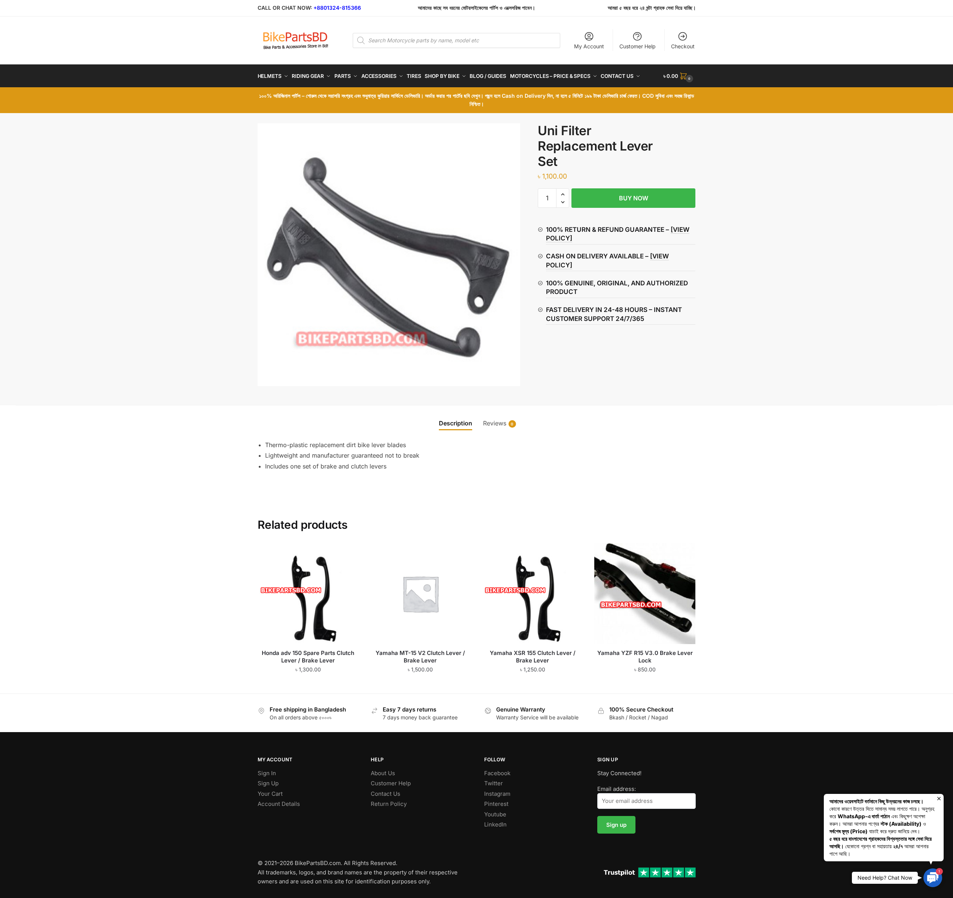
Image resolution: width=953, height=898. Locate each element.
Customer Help (637, 46)
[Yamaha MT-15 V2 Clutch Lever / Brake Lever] (420, 593)
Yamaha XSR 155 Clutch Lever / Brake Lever (533, 656)
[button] (562, 194)
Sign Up (268, 783)
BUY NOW (633, 198)
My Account (589, 46)
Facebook (497, 773)
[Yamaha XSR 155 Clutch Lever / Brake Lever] (532, 593)
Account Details (279, 803)
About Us (383, 773)
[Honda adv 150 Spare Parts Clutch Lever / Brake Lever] (308, 593)
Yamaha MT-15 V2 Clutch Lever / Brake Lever (420, 656)
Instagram (497, 793)
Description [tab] (455, 423)
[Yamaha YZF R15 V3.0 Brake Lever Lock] (644, 593)
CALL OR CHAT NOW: (285, 7)
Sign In (267, 773)
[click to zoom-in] (389, 254)
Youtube (495, 814)
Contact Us (385, 793)
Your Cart (270, 793)
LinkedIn (495, 824)
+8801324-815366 (337, 7)
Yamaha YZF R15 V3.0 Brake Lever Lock (645, 656)
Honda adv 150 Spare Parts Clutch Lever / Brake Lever (308, 656)
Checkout (683, 46)
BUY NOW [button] (308, 685)
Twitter (493, 783)
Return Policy (389, 803)
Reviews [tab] (494, 423)
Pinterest (496, 803)
